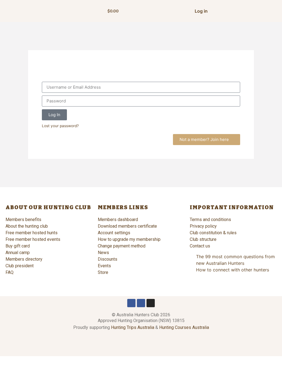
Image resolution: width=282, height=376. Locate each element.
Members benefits (23, 219)
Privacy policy (203, 226)
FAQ (9, 272)
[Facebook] (131, 303)
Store (103, 272)
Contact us (200, 246)
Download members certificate (127, 226)
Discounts (107, 259)
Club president (20, 265)
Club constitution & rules (213, 232)
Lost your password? (60, 126)
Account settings (114, 232)
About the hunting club (27, 226)
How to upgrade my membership (129, 239)
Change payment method (121, 246)
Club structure (203, 239)
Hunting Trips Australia (132, 327)
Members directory (24, 259)
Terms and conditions (210, 219)
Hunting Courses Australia (184, 327)
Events (104, 265)
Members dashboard (118, 219)
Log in (201, 11)
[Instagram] (151, 303)
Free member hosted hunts (32, 232)
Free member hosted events (33, 239)
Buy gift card (18, 246)
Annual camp (18, 252)
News (103, 252)
